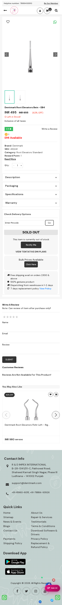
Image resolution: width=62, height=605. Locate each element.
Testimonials (38, 521)
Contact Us (10, 530)
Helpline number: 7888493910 (18, 3)
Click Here (31, 264)
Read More (10, 159)
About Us (36, 512)
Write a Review (49, 128)
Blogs (6, 526)
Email (5, 333)
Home (6, 512)
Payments (9, 538)
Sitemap (8, 517)
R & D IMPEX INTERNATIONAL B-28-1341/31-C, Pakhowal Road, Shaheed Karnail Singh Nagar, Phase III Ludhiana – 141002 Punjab (34, 470)
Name (5, 322)
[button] (56, 415)
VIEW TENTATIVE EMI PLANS (31, 251)
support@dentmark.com (26, 483)
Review (6, 344)
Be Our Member (51, 3)
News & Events (12, 521)
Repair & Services (41, 517)
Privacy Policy (39, 538)
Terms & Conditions (43, 526)
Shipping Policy (12, 543)
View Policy (45, 288)
